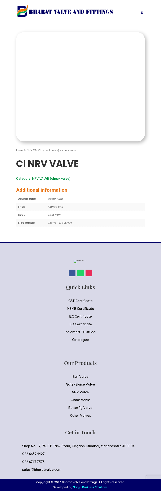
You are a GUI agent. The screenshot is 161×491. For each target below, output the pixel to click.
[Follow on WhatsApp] (80, 273)
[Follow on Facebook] (72, 273)
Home (19, 150)
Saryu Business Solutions (90, 487)
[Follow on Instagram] (89, 273)
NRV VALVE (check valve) (43, 150)
